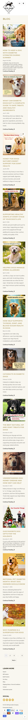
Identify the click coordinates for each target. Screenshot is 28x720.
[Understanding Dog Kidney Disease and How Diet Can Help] (14, 463)
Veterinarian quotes (7, 689)
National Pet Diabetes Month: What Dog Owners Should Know (14, 581)
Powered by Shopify (7, 707)
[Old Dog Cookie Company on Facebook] (7, 700)
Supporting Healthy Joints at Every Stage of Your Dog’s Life (13, 216)
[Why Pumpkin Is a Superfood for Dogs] (14, 615)
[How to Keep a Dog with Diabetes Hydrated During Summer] (14, 35)
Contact (5, 687)
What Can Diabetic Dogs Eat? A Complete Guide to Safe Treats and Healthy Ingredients (14, 105)
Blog (6, 18)
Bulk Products (6, 676)
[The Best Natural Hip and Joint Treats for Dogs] (14, 410)
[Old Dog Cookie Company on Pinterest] (10, 700)
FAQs (4, 682)
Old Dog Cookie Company (12, 704)
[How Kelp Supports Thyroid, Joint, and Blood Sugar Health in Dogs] (14, 306)
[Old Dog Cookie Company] (9, 8)
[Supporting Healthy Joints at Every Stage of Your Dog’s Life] (14, 199)
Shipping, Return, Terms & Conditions (11, 684)
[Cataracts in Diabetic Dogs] (14, 359)
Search (4, 671)
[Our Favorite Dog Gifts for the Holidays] (14, 516)
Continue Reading (8, 71)
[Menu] (19, 3)
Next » (14, 660)
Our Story (5, 679)
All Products (6, 674)
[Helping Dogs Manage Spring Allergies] (14, 253)
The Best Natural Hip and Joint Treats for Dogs (13, 427)
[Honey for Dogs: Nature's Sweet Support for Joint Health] (14, 144)
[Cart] (23, 3)
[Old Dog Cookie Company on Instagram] (13, 700)
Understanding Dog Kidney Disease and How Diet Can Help (13, 480)
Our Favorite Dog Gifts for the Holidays (11, 533)
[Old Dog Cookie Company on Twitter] (4, 700)
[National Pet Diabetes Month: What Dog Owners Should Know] (14, 564)
